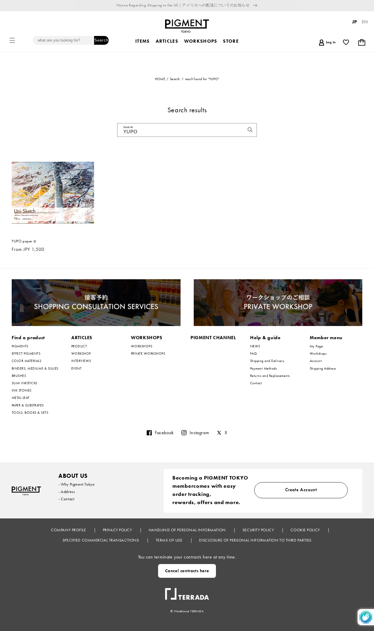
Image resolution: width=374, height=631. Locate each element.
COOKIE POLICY (305, 529)
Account (316, 360)
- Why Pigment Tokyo (76, 484)
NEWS (255, 346)
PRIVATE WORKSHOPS (148, 353)
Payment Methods (263, 368)
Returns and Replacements (270, 375)
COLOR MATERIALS (26, 360)
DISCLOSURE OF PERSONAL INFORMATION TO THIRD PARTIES (255, 540)
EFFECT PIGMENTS (26, 353)
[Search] (250, 129)
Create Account (301, 490)
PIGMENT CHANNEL (213, 338)
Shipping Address (323, 368)
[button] (12, 40)
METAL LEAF (21, 397)
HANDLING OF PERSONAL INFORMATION (188, 529)
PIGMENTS (20, 346)
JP (354, 22)
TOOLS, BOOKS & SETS (30, 412)
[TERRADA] (187, 591)
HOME (160, 79)
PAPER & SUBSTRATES (28, 405)
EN (365, 22)
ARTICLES (81, 338)
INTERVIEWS (81, 360)
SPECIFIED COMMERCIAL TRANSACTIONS (101, 540)
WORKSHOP (81, 353)
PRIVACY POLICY (118, 529)
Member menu (326, 338)
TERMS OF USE (169, 540)
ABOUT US (73, 476)
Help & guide (265, 338)
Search (101, 40)
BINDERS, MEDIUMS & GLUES (35, 368)
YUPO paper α (24, 241)
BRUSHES (19, 375)
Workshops (318, 353)
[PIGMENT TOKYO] (26, 490)
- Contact (66, 498)
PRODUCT (79, 346)
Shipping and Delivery (267, 360)
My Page (316, 346)
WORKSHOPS (146, 338)
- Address (66, 491)
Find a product (28, 338)
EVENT (76, 368)
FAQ (253, 353)
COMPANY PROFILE (69, 529)
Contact (256, 383)
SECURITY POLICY (259, 529)
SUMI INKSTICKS (24, 383)
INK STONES (22, 390)
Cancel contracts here (187, 571)
